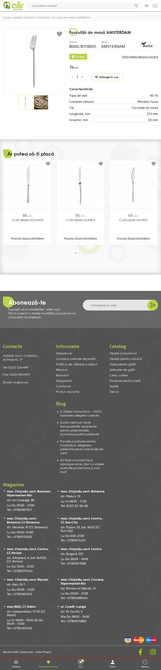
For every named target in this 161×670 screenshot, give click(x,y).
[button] (76, 253)
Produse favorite (48, 666)
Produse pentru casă (125, 380)
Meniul (145, 666)
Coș (81, 663)
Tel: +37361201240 (19, 628)
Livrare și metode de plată (75, 359)
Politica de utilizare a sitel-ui (76, 364)
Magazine (64, 380)
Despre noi (64, 353)
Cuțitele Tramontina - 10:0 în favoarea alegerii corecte (81, 413)
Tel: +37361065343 (19, 594)
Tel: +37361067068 (73, 563)
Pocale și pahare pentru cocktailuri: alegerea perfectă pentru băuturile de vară (81, 447)
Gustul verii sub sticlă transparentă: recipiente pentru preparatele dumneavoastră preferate (79, 428)
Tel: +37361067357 (19, 509)
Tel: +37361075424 (20, 571)
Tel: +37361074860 (73, 621)
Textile (114, 386)
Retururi (62, 370)
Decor (114, 391)
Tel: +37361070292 (19, 536)
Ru (146, 6)
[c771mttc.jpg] (147, 44)
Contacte (63, 386)
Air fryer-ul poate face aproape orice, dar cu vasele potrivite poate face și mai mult (82, 466)
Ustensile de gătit (122, 370)
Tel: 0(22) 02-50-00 (74, 505)
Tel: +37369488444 (74, 598)
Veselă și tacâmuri (123, 353)
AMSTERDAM (113, 46)
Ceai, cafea (119, 375)
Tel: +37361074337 (73, 540)
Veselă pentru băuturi (126, 359)
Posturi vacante (67, 391)
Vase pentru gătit (122, 364)
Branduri (62, 375)
